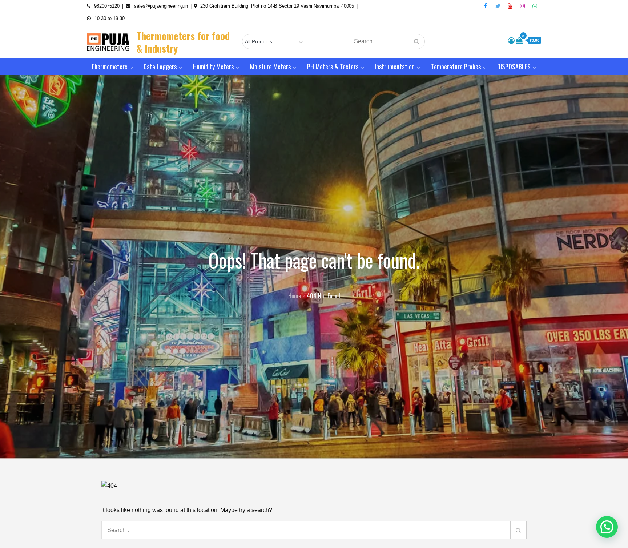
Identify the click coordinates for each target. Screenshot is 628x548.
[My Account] (511, 40)
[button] (607, 527)
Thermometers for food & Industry (183, 42)
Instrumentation (395, 66)
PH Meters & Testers (332, 66)
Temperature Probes (456, 66)
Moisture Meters (270, 66)
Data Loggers (160, 66)
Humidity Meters (213, 66)
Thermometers (109, 66)
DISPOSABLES (514, 66)
